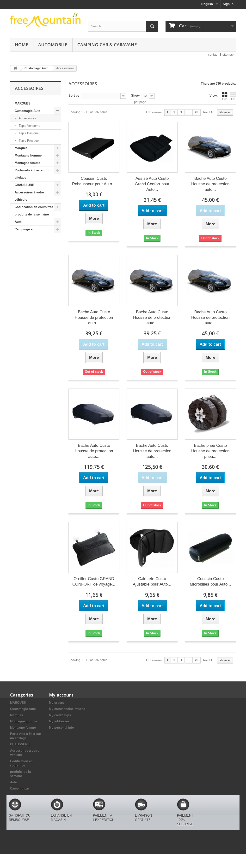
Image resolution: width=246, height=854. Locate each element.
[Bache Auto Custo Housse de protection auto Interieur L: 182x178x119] (152, 414)
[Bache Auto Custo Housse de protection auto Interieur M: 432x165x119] (94, 414)
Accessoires (27, 118)
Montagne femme (27, 163)
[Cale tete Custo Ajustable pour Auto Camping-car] (152, 547)
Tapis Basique (28, 133)
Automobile (53, 44)
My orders (56, 702)
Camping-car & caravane (107, 44)
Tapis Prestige (28, 140)
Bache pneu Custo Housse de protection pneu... (210, 451)
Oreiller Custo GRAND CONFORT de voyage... (93, 581)
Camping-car (24, 229)
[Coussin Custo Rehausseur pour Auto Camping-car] (94, 147)
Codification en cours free (34, 207)
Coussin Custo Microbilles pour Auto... (210, 581)
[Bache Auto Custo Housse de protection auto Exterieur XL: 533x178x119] (210, 280)
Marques (21, 148)
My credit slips (60, 715)
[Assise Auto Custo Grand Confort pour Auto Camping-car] (152, 147)
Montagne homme (28, 155)
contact (213, 54)
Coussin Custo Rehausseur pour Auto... (94, 181)
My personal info (61, 727)
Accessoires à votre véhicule (29, 196)
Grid (224, 99)
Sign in (228, 4)
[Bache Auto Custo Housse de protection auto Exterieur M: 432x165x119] (152, 280)
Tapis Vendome (29, 126)
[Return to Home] (15, 68)
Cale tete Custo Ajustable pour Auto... (152, 581)
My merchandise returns (67, 709)
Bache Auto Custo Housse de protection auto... (210, 184)
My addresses (59, 721)
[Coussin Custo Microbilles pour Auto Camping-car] (210, 547)
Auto (18, 222)
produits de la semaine (32, 214)
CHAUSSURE (24, 185)
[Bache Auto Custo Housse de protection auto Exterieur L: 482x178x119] (210, 147)
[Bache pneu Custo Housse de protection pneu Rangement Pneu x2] (210, 414)
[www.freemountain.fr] (45, 19)
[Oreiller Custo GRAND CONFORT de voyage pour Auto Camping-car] (94, 547)
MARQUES (23, 103)
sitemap (228, 54)
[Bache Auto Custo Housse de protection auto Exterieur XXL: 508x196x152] (94, 280)
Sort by (73, 95)
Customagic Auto (27, 111)
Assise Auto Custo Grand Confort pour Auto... (152, 184)
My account (61, 695)
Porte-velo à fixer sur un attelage (32, 173)
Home (21, 44)
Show (135, 95)
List (233, 99)
